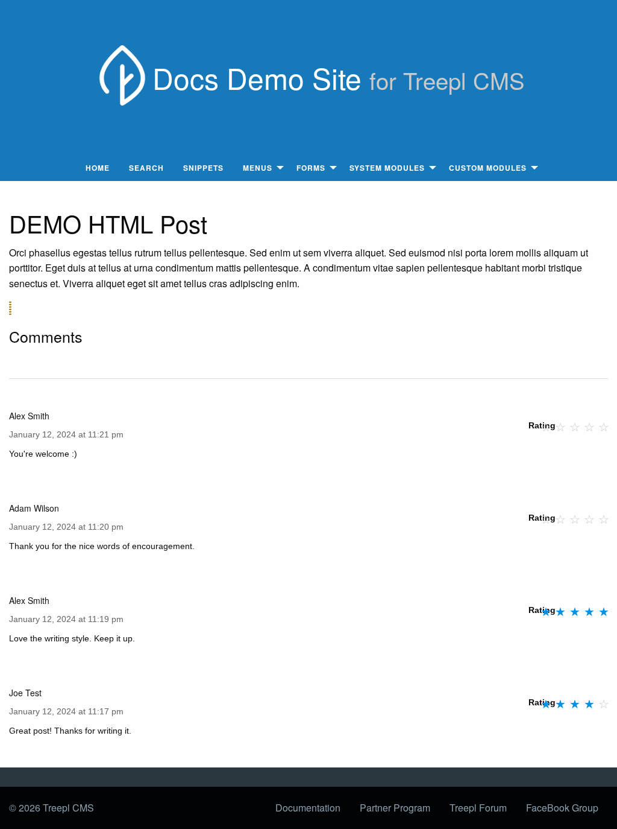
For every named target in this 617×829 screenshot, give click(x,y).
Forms (310, 167)
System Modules (387, 167)
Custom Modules (488, 167)
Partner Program (395, 808)
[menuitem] (97, 167)
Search (146, 167)
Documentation (307, 808)
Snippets (203, 167)
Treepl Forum (478, 808)
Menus (257, 167)
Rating (542, 425)
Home (98, 167)
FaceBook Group (562, 808)
